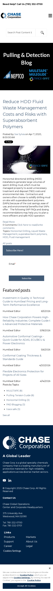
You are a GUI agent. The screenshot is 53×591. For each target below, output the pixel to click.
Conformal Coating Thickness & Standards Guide (22, 357)
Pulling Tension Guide (20, 395)
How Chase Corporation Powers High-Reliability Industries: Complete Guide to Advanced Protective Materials (26, 321)
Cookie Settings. (22, 577)
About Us (31, 541)
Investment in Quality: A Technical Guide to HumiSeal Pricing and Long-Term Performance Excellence (25, 301)
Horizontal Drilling (20, 231)
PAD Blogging (15, 404)
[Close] (50, 568)
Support (9, 541)
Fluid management (19, 237)
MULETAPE (14, 390)
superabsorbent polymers (32, 234)
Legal (29, 546)
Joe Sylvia (19, 134)
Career (8, 546)
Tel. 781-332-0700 (12, 522)
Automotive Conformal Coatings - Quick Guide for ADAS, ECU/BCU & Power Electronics (24, 340)
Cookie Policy (26, 575)
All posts (7, 243)
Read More (9, 222)
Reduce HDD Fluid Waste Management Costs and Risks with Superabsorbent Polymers (25, 114)
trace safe (13, 409)
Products (9, 537)
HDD (5, 237)
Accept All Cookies (26, 586)
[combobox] (20, 33)
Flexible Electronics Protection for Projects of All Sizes (23, 373)
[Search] (41, 33)
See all (6, 415)
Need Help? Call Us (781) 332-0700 (23, 4)
